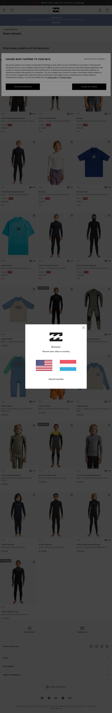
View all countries (56, 379)
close (83, 327)
